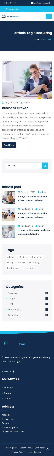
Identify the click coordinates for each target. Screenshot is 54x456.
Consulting (37, 257)
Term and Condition (33, 452)
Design (10, 262)
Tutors (7, 393)
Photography (13, 268)
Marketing (34, 262)
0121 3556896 (11, 3)
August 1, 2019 (28, 192)
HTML (11, 304)
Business (23, 257)
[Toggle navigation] (49, 16)
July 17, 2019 (27, 209)
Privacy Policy (17, 452)
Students (8, 387)
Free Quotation (12, 9)
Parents (8, 398)
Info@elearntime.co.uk (41, 3)
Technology (30, 268)
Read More (9, 145)
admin (26, 102)
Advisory (11, 257)
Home (36, 39)
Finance (21, 262)
